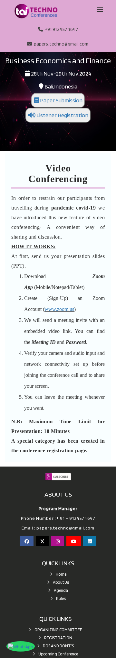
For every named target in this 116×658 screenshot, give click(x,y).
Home (61, 574)
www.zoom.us (59, 309)
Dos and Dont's (58, 645)
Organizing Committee (58, 629)
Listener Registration (61, 115)
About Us (61, 582)
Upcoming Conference (58, 654)
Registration (58, 637)
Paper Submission (60, 100)
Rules (61, 598)
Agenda (61, 590)
